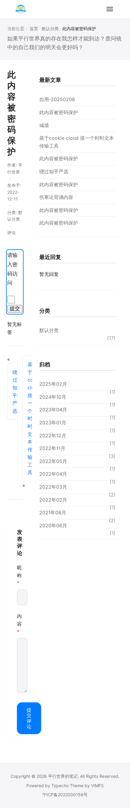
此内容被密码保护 (58, 112)
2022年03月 (53, 487)
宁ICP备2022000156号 (65, 794)
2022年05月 (53, 461)
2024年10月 (52, 397)
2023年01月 (52, 423)
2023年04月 (53, 410)
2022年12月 (52, 436)
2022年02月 (53, 500)
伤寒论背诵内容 (56, 197)
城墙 (44, 125)
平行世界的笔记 (63, 776)
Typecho (60, 785)
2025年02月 (53, 384)
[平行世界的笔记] (21, 9)
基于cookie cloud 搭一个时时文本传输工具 (31, 418)
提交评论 (29, 718)
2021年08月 (52, 512)
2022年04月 (53, 474)
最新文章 (50, 80)
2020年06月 (53, 525)
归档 (44, 364)
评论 (11, 232)
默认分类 (50, 28)
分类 (44, 311)
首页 (34, 28)
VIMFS (97, 785)
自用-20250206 (57, 99)
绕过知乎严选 (14, 391)
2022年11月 (52, 448)
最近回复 (50, 257)
